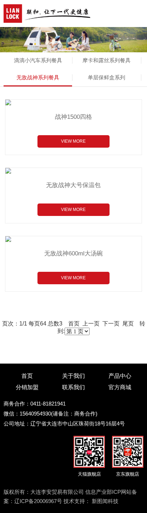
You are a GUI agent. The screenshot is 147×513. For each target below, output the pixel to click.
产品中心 (119, 376)
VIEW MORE (73, 141)
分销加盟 (27, 387)
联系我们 (73, 387)
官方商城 (119, 387)
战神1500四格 (73, 116)
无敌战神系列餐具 (37, 77)
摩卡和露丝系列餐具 (106, 60)
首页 (27, 376)
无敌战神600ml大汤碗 (73, 253)
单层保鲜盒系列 (106, 77)
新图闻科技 (105, 501)
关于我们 (73, 376)
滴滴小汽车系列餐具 (38, 60)
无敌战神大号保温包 (73, 185)
